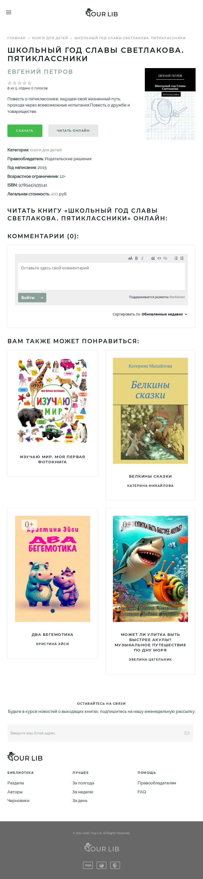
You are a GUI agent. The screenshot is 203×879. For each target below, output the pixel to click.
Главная (16, 38)
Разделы (15, 782)
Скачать (25, 130)
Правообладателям (157, 782)
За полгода (83, 782)
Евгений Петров (40, 71)
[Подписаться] (187, 733)
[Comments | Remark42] (101, 286)
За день (80, 800)
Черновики (18, 800)
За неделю (83, 791)
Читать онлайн (73, 130)
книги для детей (50, 38)
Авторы (15, 791)
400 (54, 193)
